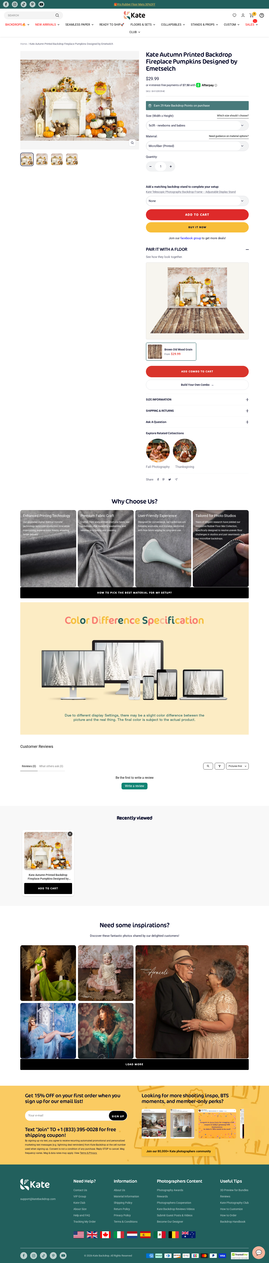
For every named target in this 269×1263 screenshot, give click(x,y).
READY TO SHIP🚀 (111, 24)
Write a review (134, 786)
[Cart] (252, 15)
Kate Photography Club (234, 1202)
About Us (119, 1190)
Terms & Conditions (125, 1221)
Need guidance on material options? (229, 136)
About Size (79, 1209)
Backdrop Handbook (232, 1221)
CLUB (133, 32)
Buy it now (197, 227)
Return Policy (122, 1209)
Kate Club (79, 1202)
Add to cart (48, 888)
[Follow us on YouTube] (41, 4)
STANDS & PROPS (202, 24)
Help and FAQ (81, 1215)
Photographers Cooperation (174, 1202)
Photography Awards (170, 1190)
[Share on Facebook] (158, 479)
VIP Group (79, 1196)
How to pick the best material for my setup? (134, 592)
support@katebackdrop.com (38, 1199)
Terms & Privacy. (88, 1153)
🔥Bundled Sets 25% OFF (134, 4)
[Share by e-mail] (176, 479)
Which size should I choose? (233, 115)
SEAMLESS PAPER (77, 24)
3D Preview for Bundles (234, 1190)
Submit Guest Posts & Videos (174, 1215)
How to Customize (231, 1209)
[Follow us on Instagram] (15, 4)
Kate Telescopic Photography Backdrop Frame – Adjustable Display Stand (191, 191)
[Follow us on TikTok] (24, 4)
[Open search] (208, 766)
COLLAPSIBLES (171, 24)
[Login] (243, 15)
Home (23, 43)
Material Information (126, 1196)
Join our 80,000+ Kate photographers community (178, 1151)
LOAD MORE (134, 1064)
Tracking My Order (84, 1221)
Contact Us (80, 1190)
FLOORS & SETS (141, 24)
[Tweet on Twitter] (169, 479)
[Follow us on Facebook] (6, 4)
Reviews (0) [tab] (29, 766)
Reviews (225, 1196)
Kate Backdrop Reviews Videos (176, 1209)
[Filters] (219, 766)
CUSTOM (230, 24)
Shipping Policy (123, 1202)
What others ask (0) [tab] (51, 766)
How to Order (228, 1215)
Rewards (162, 1196)
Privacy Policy (122, 1215)
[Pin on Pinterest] (163, 479)
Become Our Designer (170, 1221)
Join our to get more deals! (197, 238)
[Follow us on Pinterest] (32, 4)
